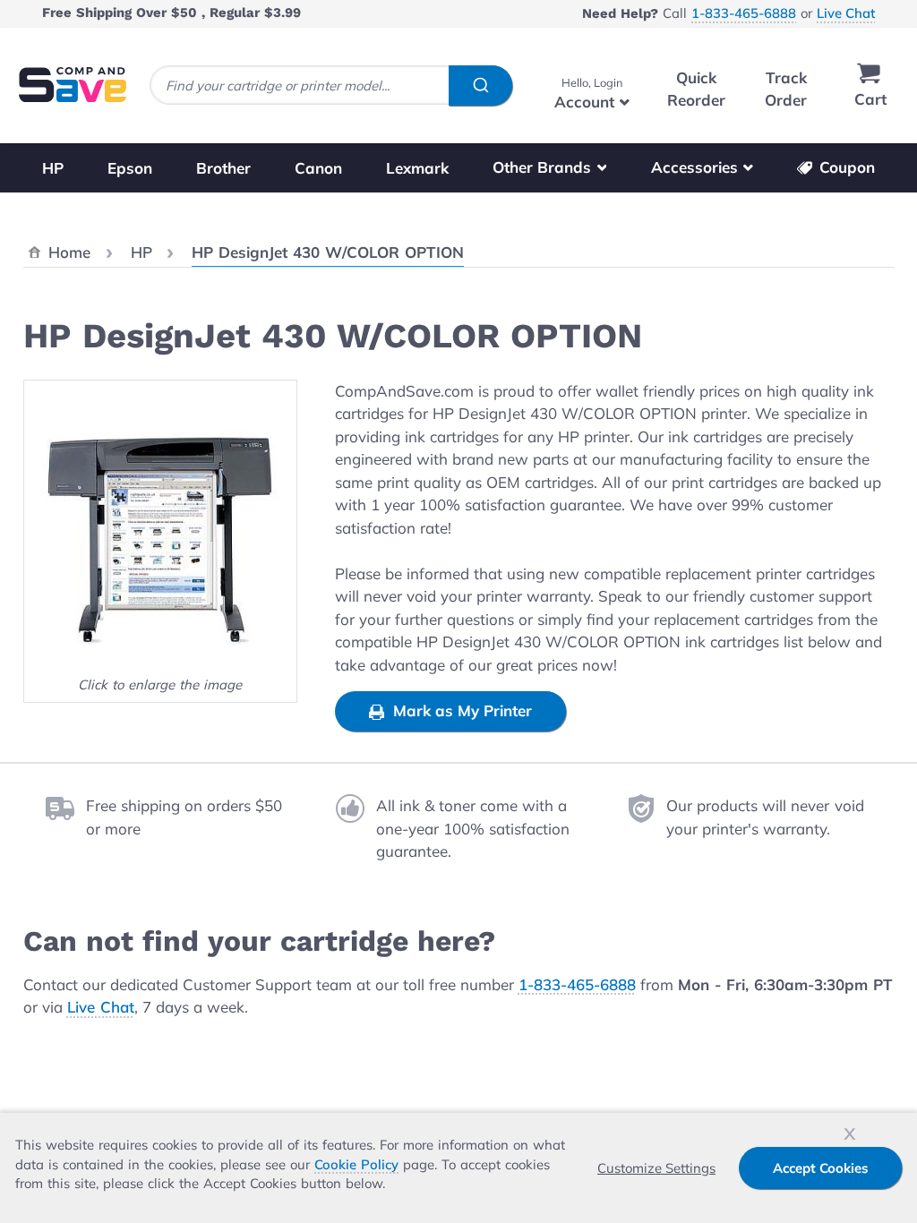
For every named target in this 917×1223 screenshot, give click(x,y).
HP (53, 167)
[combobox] (331, 85)
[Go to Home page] (72, 84)
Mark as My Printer (460, 710)
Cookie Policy (356, 1164)
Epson (129, 167)
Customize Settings (656, 1167)
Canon (318, 167)
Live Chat (846, 12)
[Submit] (480, 86)
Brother (223, 167)
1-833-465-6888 (743, 12)
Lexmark (417, 167)
